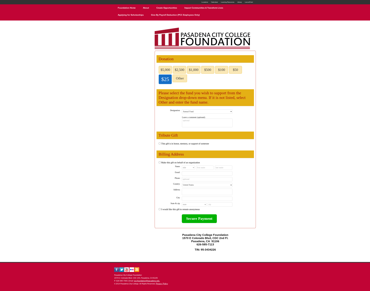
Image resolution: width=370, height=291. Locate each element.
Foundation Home (127, 8)
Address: (176, 190)
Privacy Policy (162, 284)
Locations (204, 2)
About (146, 8)
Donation (166, 59)
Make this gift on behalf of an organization (180, 162)
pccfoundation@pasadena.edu (147, 281)
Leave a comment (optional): (194, 117)
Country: (176, 184)
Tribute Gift (168, 135)
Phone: (177, 178)
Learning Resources (227, 2)
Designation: (175, 110)
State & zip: (175, 203)
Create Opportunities (166, 8)
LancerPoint (249, 2)
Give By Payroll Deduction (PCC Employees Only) (175, 15)
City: (178, 198)
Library (239, 2)
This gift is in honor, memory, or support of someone (185, 143)
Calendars (214, 2)
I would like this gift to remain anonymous (180, 209)
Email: (177, 172)
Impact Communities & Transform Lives (203, 8)
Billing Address (171, 154)
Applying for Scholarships (131, 15)
